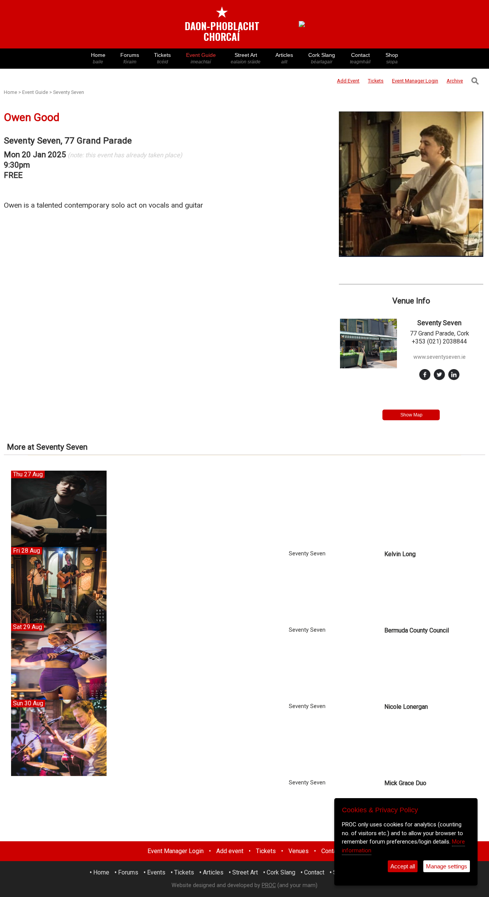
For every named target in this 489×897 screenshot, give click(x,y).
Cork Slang (321, 58)
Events (156, 872)
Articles (284, 58)
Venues (298, 851)
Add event (229, 851)
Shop (391, 58)
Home (98, 58)
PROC (269, 885)
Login (415, 81)
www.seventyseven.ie (439, 357)
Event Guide (201, 58)
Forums (129, 58)
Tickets (162, 58)
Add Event (348, 81)
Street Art (246, 58)
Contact (360, 58)
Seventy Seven (68, 92)
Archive (455, 81)
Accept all (402, 866)
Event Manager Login (175, 851)
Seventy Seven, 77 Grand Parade (68, 141)
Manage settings (446, 866)
